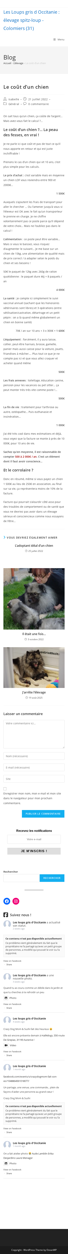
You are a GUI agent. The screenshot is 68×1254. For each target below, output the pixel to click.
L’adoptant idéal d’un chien (34, 545)
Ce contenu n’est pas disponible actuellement (33, 938)
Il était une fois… (34, 634)
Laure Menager (24, 1158)
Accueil (7, 63)
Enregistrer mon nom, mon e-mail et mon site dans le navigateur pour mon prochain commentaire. (32, 798)
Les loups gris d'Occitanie (29, 922)
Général (13, 104)
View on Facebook (12, 960)
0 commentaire (38, 104)
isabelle (13, 99)
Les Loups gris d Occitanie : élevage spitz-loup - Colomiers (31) (31, 20)
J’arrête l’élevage (34, 692)
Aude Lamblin (39, 1153)
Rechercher (10, 871)
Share (9, 964)
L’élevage (18, 63)
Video (13, 1045)
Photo (12, 998)
